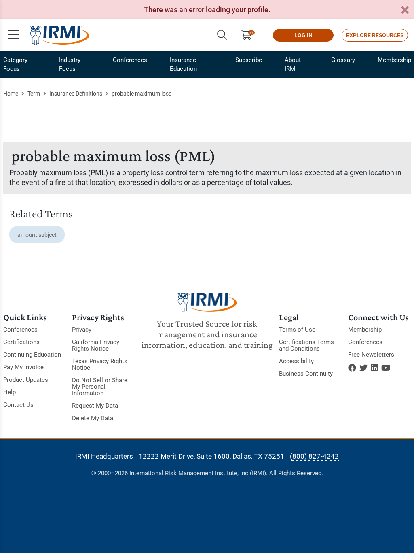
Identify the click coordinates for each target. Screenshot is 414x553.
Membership (394, 60)
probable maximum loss (141, 93)
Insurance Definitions (75, 93)
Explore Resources (374, 35)
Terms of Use (297, 329)
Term (33, 93)
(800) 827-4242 (314, 456)
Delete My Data (92, 418)
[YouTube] (386, 368)
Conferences (130, 60)
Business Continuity (306, 373)
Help (9, 392)
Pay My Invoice (23, 367)
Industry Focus (69, 64)
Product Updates (25, 379)
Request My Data (95, 405)
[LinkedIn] (374, 368)
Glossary (343, 60)
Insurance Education (183, 64)
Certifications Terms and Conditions (306, 345)
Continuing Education (32, 354)
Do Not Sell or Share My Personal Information (99, 386)
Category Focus (15, 64)
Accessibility (296, 361)
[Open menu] (13, 35)
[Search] (222, 35)
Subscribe (248, 60)
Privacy (81, 329)
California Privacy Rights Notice (95, 345)
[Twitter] (363, 368)
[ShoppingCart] (249, 35)
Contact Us (18, 404)
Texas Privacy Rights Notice (99, 364)
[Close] (404, 10)
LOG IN (303, 35)
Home (10, 93)
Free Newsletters (371, 354)
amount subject (37, 235)
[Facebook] (352, 368)
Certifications (21, 342)
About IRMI (293, 64)
